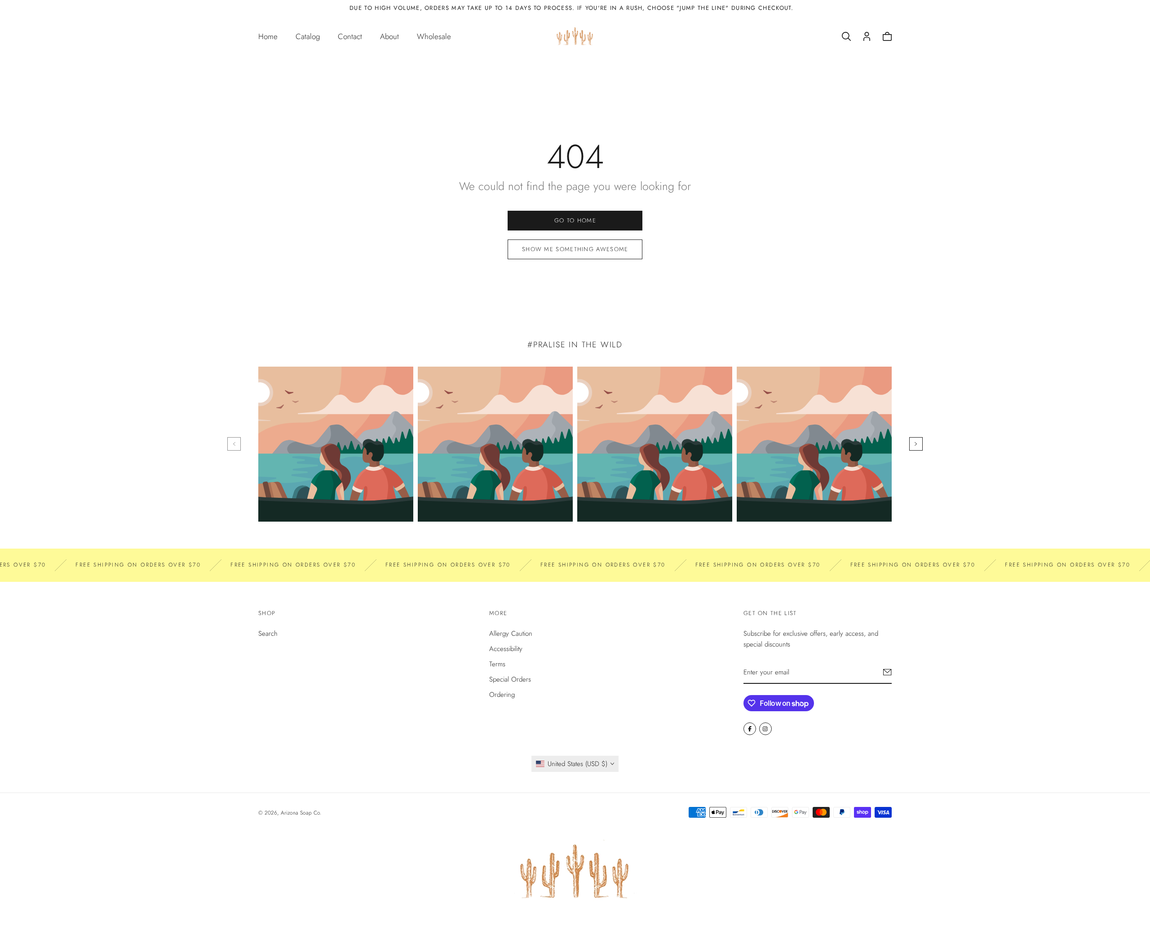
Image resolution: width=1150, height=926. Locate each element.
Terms (497, 664)
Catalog (308, 36)
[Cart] (887, 36)
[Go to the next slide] (916, 444)
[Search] (846, 36)
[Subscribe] (887, 672)
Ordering (502, 695)
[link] (575, 220)
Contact (350, 36)
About (389, 36)
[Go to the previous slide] (234, 444)
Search (268, 633)
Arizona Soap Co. (301, 813)
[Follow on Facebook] (749, 728)
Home (268, 36)
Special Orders (510, 679)
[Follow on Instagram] (765, 728)
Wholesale (434, 36)
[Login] (866, 36)
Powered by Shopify (346, 813)
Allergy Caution (510, 633)
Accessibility (505, 649)
